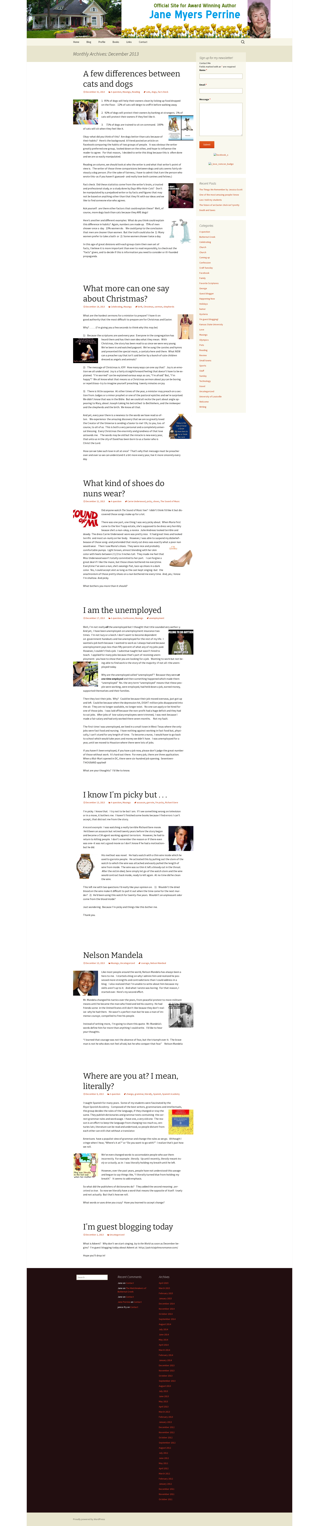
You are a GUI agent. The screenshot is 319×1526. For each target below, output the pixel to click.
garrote (150, 802)
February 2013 (166, 1416)
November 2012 (166, 1432)
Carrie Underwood (136, 501)
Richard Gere (171, 802)
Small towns (205, 360)
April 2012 (163, 1468)
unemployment (156, 618)
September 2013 (167, 1380)
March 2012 (164, 1473)
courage (145, 963)
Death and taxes (207, 210)
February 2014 (166, 1355)
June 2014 (164, 1334)
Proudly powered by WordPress (89, 1519)
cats (148, 91)
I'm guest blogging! (208, 319)
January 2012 (165, 1483)
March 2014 (164, 1349)
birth (140, 306)
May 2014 (163, 1339)
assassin (141, 802)
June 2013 (164, 1396)
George (203, 288)
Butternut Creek (207, 236)
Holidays (203, 303)
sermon (158, 306)
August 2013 (165, 1385)
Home (76, 42)
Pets (201, 345)
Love (201, 329)
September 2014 (167, 1319)
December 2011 (166, 1488)
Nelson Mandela (113, 955)
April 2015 (163, 1282)
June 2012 (164, 1458)
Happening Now (207, 298)
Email (203, 84)
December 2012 (166, 1427)
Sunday (203, 375)
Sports (202, 365)
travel (202, 386)
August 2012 (165, 1447)
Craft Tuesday (206, 267)
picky (149, 501)
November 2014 (166, 1308)
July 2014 (163, 1329)
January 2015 (165, 1298)
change (130, 1093)
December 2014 (166, 1303)
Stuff (201, 370)
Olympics (204, 339)
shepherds (168, 306)
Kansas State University (211, 324)
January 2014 (165, 1360)
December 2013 (166, 1365)
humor (202, 308)
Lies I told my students (210, 199)
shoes (156, 501)
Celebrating (116, 306)
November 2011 (166, 1494)
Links (129, 42)
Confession (128, 618)
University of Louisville (210, 396)
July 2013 (163, 1391)
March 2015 (164, 1288)
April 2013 (163, 1406)
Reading (136, 91)
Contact (143, 42)
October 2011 (165, 1499)
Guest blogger (206, 293)
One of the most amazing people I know (219, 194)
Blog (88, 42)
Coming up (204, 257)
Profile (101, 42)
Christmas (149, 306)
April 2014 (163, 1344)
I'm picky (159, 802)
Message (205, 99)
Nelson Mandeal (158, 963)
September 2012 (167, 1442)
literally (148, 1093)
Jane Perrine (124, 1301)
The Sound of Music (170, 501)
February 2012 (166, 1478)
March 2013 (164, 1411)
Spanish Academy (171, 1093)
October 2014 (165, 1313)
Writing (202, 406)
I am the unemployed (122, 610)
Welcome (204, 401)
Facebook (204, 272)
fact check (163, 91)
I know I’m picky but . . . (125, 795)
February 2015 (166, 1293)
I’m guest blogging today (128, 1227)
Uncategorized (127, 963)
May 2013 (163, 1401)
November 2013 (166, 1370)
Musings (127, 91)
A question (116, 91)
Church (202, 247)
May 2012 (163, 1463)
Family (202, 278)
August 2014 (165, 1324)
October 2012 (165, 1437)
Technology (205, 381)
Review (203, 355)
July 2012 (163, 1452)
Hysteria (203, 314)
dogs (154, 91)
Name (203, 70)
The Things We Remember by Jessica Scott (220, 189)
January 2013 (165, 1422)
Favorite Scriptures (209, 283)
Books (115, 42)
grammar (139, 1093)
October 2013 (165, 1375)
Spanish (157, 1093)
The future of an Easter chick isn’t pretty (219, 204)
